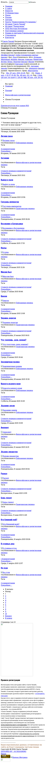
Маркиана (5, 59)
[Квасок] (5, 300)
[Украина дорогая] (9, 322)
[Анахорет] (6, 432)
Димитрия (37, 59)
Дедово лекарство (9, 451)
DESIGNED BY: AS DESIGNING (13, 751)
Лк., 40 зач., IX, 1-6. (24, 75)
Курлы (4, 247)
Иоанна (14, 59)
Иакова (21, 59)
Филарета (33, 68)
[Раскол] (5, 478)
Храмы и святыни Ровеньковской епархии (24, 33)
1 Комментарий (8, 559)
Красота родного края (11, 383)
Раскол (4, 473)
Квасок (4, 296)
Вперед (8, 616)
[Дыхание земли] (9, 410)
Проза (7, 15)
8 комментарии (8, 535)
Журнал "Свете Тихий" (15, 24)
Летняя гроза (7, 136)
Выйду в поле (7, 179)
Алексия (28, 59)
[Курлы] (5, 252)
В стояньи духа (7, 543)
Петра (9, 61)
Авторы (8, 19)
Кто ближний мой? (9, 519)
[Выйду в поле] (8, 184)
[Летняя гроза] (8, 140)
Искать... (5, 2)
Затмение (5, 157)
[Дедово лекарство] (10, 456)
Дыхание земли (8, 405)
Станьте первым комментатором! (16, 171)
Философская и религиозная (18, 95)
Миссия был (6, 271)
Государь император (10, 201)
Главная (8, 6)
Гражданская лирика (25, 208)
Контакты (9, 37)
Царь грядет (6, 497)
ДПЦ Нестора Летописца (16, 28)
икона (11, 55)
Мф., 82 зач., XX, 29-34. (33, 77)
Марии (31, 61)
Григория (19, 64)
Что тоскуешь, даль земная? (13, 339)
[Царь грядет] (7, 502)
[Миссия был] (7, 276)
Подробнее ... (6, 151)
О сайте (8, 8)
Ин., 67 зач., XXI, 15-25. (16, 73)
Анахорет (5, 427)
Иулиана (37, 57)
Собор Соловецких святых (26, 55)
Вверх (3, 753)
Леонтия (17, 61)
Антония (35, 66)
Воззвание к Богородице (12, 223)
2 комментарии (8, 193)
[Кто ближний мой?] (10, 524)
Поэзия (8, 17)
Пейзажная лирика (24, 143)
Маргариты (33, 70)
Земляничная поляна (10, 361)
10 (6, 614)
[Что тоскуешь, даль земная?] (14, 344)
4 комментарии (8, 149)
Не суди (4, 567)
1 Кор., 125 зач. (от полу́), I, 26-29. (22, 76)
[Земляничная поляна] (11, 366)
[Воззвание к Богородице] (12, 228)
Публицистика (12, 13)
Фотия (3, 61)
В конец (8, 618)
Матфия (4, 55)
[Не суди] (5, 572)
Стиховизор (10, 35)
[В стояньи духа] (9, 548)
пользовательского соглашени (13, 725)
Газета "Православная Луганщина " (21, 22)
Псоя (15, 57)
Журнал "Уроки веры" (15, 26)
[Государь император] (11, 206)
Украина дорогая (8, 317)
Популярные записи (14, 31)
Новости (9, 11)
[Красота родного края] (11, 388)
